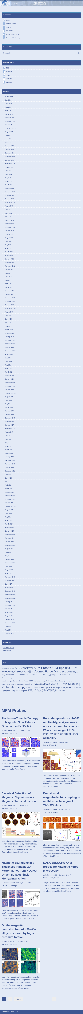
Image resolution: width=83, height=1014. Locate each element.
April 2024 (8, 181)
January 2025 (9, 149)
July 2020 (8, 315)
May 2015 (8, 517)
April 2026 (8, 110)
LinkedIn (9, 82)
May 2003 (8, 630)
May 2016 (8, 481)
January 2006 (9, 602)
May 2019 (8, 365)
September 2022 (10, 234)
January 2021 (9, 294)
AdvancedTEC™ (6, 668)
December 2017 (10, 418)
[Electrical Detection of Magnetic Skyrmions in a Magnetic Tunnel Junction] (21, 825)
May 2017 (8, 443)
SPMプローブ (67, 687)
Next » (18, 999)
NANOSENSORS (69, 681)
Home (8, 20)
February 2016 (9, 492)
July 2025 (8, 135)
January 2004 (9, 619)
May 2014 (8, 556)
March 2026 (9, 114)
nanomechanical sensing (57, 681)
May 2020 (8, 322)
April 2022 (8, 248)
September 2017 (10, 428)
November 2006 (10, 595)
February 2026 (9, 117)
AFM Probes (42, 668)
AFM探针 (29, 671)
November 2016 (10, 464)
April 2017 (8, 446)
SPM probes (47, 687)
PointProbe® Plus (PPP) (56, 684)
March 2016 (9, 488)
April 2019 (8, 368)
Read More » (20, 769)
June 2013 (8, 566)
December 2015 (10, 496)
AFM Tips (57, 668)
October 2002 (9, 633)
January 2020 (9, 337)
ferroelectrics (27, 675)
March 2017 (9, 450)
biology (73, 672)
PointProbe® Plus (36, 684)
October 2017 (9, 425)
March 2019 (9, 372)
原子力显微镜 (34, 690)
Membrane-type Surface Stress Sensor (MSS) (17, 681)
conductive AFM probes (15, 675)
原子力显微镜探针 (50, 690)
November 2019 (10, 344)
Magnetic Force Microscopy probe (19, 678)
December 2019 (10, 340)
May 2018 (8, 404)
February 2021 (9, 291)
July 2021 (8, 273)
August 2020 (9, 312)
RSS (7, 68)
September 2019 (10, 351)
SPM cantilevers (35, 688)
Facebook (9, 71)
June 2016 (8, 478)
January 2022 (9, 259)
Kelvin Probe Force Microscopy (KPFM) (43, 675)
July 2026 (8, 100)
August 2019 (9, 354)
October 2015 (9, 503)
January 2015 (9, 531)
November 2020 (10, 301)
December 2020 (10, 298)
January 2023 (9, 220)
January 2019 (9, 379)
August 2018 (9, 397)
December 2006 (10, 591)
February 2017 (9, 453)
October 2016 (9, 467)
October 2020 (9, 305)
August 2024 (9, 167)
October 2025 (9, 125)
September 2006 (10, 598)
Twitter (8, 75)
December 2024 (10, 153)
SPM (28, 688)
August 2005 (9, 612)
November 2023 (10, 195)
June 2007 (8, 584)
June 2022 (8, 241)
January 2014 (9, 559)
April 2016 (8, 485)
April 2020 (8, 326)
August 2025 (9, 132)
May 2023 (8, 216)
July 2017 (8, 435)
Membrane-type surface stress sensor (67, 678)
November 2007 (10, 580)
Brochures (9, 31)
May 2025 (8, 142)
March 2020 (9, 329)
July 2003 (8, 626)
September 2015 (10, 506)
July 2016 (8, 474)
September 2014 (10, 545)
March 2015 (9, 524)
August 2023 (9, 206)
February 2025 (9, 146)
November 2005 (10, 605)
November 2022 (10, 227)
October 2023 (9, 199)
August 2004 (9, 616)
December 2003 (10, 623)
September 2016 (10, 471)
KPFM (57, 675)
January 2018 (9, 414)
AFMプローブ (15, 671)
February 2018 (9, 411)
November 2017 (10, 421)
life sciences (64, 675)
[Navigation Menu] (78, 2)
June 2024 (8, 174)
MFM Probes (37, 681)
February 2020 (9, 333)
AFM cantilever (24, 668)
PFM (76, 681)
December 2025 (10, 121)
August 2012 (9, 570)
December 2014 (10, 534)
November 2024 (10, 156)
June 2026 (8, 103)
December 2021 (10, 262)
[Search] (78, 53)
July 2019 (8, 358)
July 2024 (8, 170)
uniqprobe (15, 690)
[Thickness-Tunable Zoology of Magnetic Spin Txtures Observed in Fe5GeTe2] (21, 747)
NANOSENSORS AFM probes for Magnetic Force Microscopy (60, 866)
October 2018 (9, 390)
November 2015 (10, 499)
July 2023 (8, 209)
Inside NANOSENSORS (13, 34)
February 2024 (9, 188)
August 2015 (9, 510)
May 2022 (8, 245)
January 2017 (9, 457)
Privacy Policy (8, 648)
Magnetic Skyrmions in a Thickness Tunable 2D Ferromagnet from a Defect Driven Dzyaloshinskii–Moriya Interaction (19, 870)
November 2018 (10, 386)
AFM (12, 668)
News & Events (11, 23)
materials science (50, 678)
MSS (47, 681)
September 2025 (10, 128)
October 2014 (9, 541)
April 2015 (8, 520)
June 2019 (8, 361)
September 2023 (10, 202)
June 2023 (8, 213)
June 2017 (8, 439)
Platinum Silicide (6, 684)
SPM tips (56, 688)
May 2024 (8, 178)
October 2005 (9, 609)
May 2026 (8, 107)
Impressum (7, 650)
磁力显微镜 (62, 690)
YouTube (9, 78)
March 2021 (9, 287)
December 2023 (10, 192)
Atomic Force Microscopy (52, 671)
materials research (37, 678)
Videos (8, 27)
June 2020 (8, 319)
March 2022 (9, 252)
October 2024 (9, 160)
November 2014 (10, 538)
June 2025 (8, 139)
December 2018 (10, 382)
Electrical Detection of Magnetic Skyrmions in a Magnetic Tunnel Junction (19, 797)
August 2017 (9, 432)
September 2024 (10, 163)
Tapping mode (6, 691)
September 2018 (10, 393)
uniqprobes (24, 691)
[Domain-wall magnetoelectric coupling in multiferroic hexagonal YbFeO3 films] (62, 828)
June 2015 (8, 513)
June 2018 (8, 400)
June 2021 (8, 276)
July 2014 (8, 552)
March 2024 (9, 185)
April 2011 (8, 573)
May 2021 (8, 280)
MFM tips (43, 681)
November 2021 (10, 266)
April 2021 (8, 284)
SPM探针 (77, 688)
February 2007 (9, 587)
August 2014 (9, 549)
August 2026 (9, 96)
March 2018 (9, 407)
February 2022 (9, 255)
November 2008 (10, 577)
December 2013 (10, 563)
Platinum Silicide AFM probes (19, 684)
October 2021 (9, 269)
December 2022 (10, 223)
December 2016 (10, 460)
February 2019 (9, 375)
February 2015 (9, 527)
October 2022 (9, 231)
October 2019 (9, 347)
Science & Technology (13, 38)
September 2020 (10, 308)
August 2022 (9, 238)
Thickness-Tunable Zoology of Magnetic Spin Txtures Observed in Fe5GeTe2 (20, 722)
